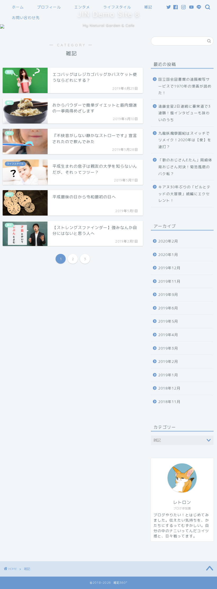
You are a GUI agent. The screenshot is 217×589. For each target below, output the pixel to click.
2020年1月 (168, 254)
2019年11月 (169, 281)
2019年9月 (168, 294)
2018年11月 (169, 401)
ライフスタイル (117, 7)
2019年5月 (168, 321)
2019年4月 (168, 334)
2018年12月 (169, 388)
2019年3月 (168, 348)
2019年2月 (168, 361)
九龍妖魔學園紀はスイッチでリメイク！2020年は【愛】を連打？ (184, 140)
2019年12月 (169, 267)
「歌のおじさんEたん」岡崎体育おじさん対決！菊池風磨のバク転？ (185, 166)
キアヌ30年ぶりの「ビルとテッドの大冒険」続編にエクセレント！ (184, 193)
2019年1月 (168, 374)
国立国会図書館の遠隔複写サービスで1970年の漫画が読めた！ (184, 86)
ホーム (18, 7)
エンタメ (82, 7)
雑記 (148, 7)
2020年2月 (168, 241)
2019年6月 (168, 308)
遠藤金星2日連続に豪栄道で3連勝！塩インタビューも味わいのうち (184, 113)
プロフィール (49, 7)
